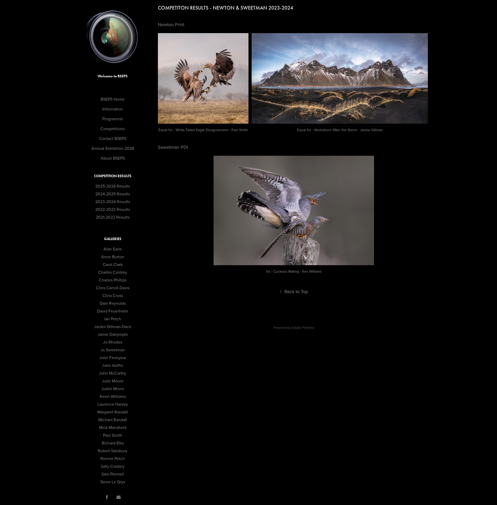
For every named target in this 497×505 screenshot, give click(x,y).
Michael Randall (112, 419)
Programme (112, 119)
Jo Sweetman (112, 350)
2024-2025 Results (112, 194)
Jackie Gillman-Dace (112, 326)
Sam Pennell (112, 474)
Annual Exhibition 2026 (112, 148)
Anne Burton (112, 256)
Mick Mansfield (112, 427)
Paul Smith (112, 435)
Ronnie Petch (112, 458)
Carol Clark (113, 264)
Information (112, 109)
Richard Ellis (113, 443)
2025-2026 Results (112, 186)
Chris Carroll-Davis (112, 288)
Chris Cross (113, 295)
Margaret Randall (112, 412)
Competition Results (112, 176)
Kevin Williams (113, 396)
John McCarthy (112, 373)
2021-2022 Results (112, 217)
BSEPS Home (113, 99)
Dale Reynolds (113, 303)
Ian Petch (112, 319)
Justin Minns (112, 388)
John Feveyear (112, 357)
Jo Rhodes (112, 342)
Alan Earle (113, 249)
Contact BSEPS (112, 138)
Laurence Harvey (112, 404)
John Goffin (112, 365)
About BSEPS (113, 158)
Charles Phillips (113, 280)
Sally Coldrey (113, 466)
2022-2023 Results (112, 209)
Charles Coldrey (112, 272)
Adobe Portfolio (302, 327)
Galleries (112, 239)
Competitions (112, 128)
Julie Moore (112, 381)
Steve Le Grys (112, 482)
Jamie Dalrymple (113, 334)
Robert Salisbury (112, 451)
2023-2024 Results (112, 201)
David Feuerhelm (112, 311)
